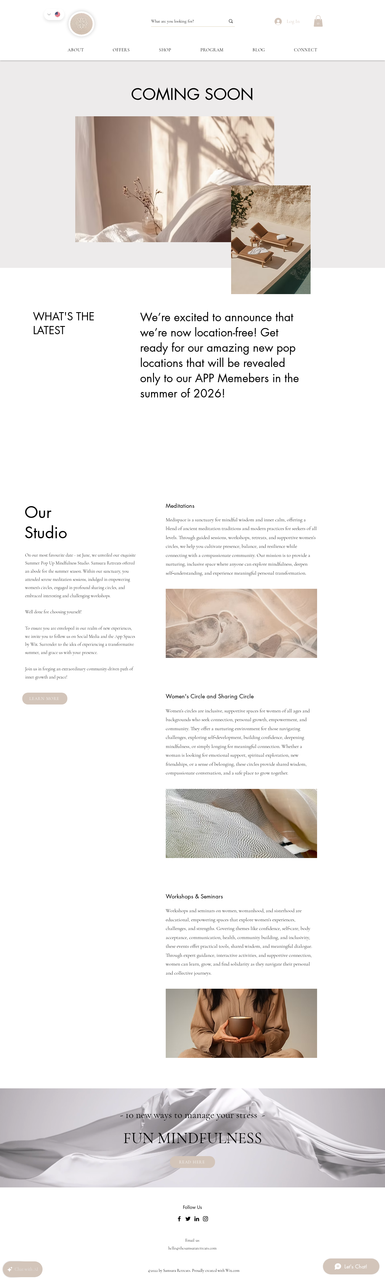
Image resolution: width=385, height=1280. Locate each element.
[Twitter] (188, 1218)
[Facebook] (179, 1218)
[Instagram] (205, 1218)
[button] (318, 21)
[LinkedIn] (196, 1218)
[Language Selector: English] (54, 14)
